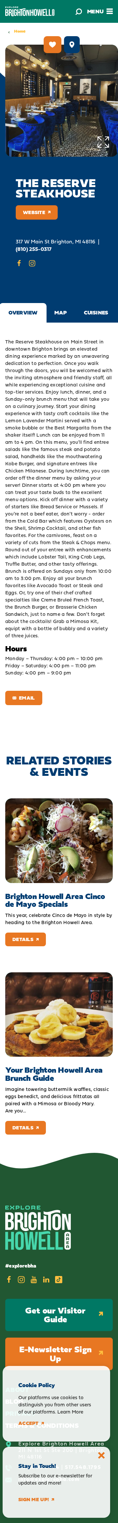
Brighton (42, 349)
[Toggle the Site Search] (78, 11)
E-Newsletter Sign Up (55, 1354)
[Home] (29, 11)
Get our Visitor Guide (55, 1315)
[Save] (52, 44)
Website (34, 212)
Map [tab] (60, 312)
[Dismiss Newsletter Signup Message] (101, 1455)
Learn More (70, 1411)
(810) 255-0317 (33, 249)
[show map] (72, 44)
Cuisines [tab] (96, 312)
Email (27, 698)
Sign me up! (33, 1499)
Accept (28, 1423)
